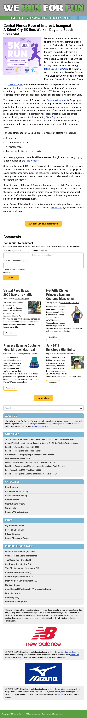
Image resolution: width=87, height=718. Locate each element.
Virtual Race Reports (21, 299)
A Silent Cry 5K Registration (43, 223)
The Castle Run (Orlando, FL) (18, 560)
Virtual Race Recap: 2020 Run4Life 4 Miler (18, 292)
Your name (12, 250)
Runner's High (57, 207)
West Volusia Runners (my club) (20, 551)
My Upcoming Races (37, 18)
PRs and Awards (12, 534)
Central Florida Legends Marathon (21, 556)
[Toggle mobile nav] (83, 18)
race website (32, 160)
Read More (10, 333)
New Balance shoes (68, 652)
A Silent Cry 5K (15, 84)
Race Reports (11, 487)
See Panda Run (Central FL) (18, 564)
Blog (21, 18)
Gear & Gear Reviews (15, 504)
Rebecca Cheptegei (56, 100)
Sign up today (39, 185)
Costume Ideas (12, 499)
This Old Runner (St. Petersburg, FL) (22, 568)
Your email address (15, 261)
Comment (39, 250)
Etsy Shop (55, 18)
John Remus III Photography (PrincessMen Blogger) (29, 589)
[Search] (81, 408)
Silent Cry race (53, 117)
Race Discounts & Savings (17, 491)
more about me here (40, 426)
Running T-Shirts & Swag (16, 512)
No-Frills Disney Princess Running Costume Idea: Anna (60, 294)
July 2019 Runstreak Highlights (60, 347)
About (67, 18)
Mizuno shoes (66, 689)
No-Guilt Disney (12, 585)
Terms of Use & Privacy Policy (52, 714)
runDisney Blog (12, 597)
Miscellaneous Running (67, 354)
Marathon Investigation (16, 601)
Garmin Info (10, 508)
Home (12, 18)
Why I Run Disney (13, 593)
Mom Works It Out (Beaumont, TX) (21, 581)
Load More (43, 398)
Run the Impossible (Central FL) (20, 576)
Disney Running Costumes (69, 303)
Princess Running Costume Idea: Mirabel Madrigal (21, 347)
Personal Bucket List (14, 530)
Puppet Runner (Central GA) (18, 572)
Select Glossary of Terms (17, 538)
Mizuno (60, 694)
